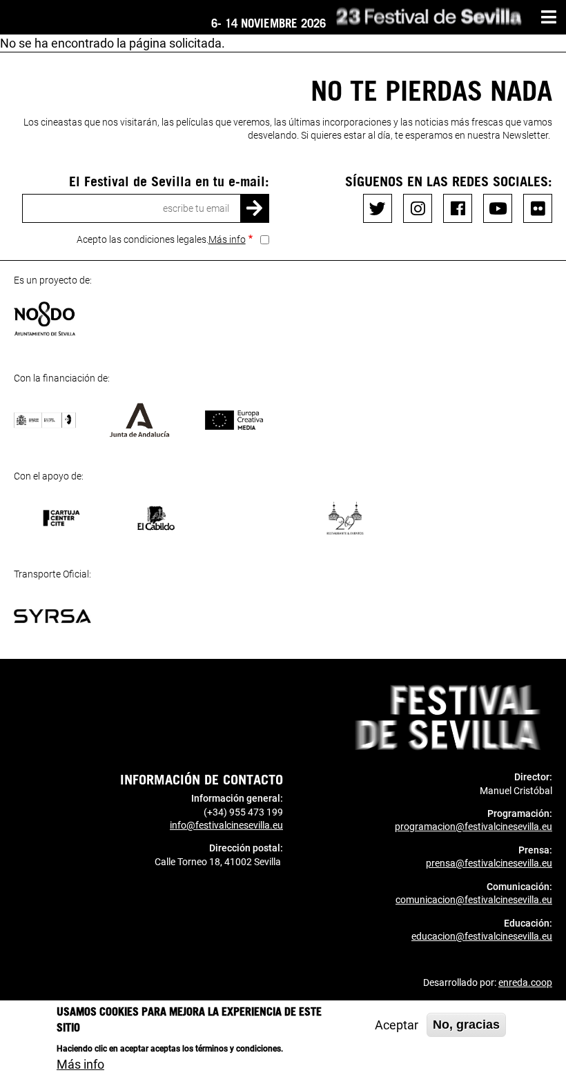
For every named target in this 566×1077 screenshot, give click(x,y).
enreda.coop (525, 982)
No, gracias (466, 1024)
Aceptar (396, 1025)
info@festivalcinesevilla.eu (226, 825)
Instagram (417, 208)
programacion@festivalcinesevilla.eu (473, 826)
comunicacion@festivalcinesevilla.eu (474, 899)
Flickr (537, 208)
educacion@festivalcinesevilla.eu (481, 936)
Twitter (377, 208)
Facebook (457, 208)
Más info (227, 239)
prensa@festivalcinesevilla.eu (489, 863)
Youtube (497, 208)
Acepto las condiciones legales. (161, 239)
